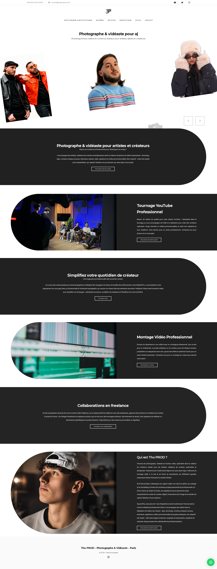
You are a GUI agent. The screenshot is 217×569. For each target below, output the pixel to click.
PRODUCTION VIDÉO (35, 2)
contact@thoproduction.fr (60, 2)
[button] (210, 562)
